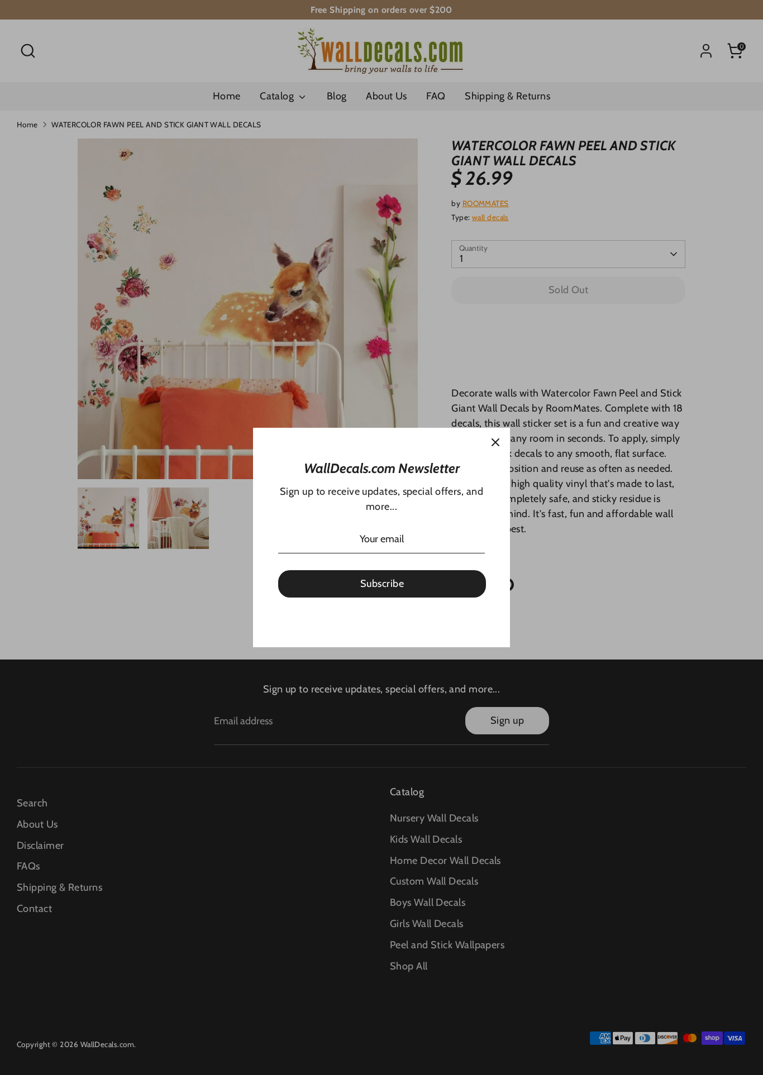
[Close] (495, 442)
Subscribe (382, 583)
